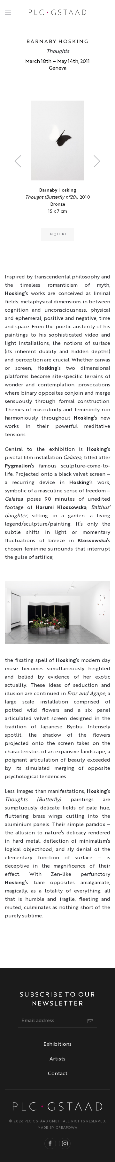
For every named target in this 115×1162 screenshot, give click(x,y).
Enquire (57, 234)
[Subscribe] (90, 1021)
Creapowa (66, 1128)
